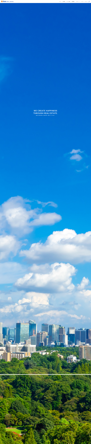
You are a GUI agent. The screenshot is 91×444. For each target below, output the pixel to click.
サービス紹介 (68, 1)
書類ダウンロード (78, 1)
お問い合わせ (86, 1)
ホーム (60, 1)
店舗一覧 (82, 1)
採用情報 (73, 1)
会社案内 (64, 1)
